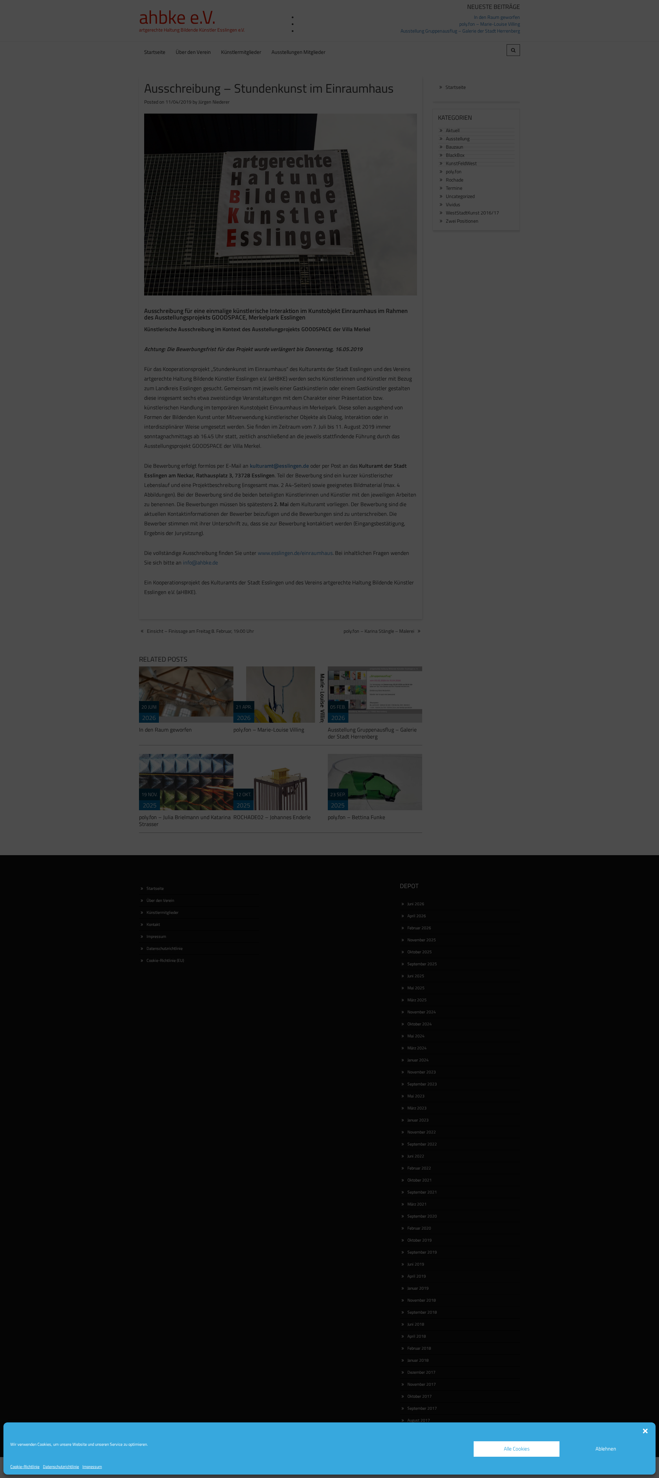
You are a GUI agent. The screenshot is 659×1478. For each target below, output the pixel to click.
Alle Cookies (517, 1449)
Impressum (92, 1466)
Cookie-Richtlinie (24, 1466)
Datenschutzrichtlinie (61, 1466)
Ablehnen (606, 1449)
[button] (645, 1431)
